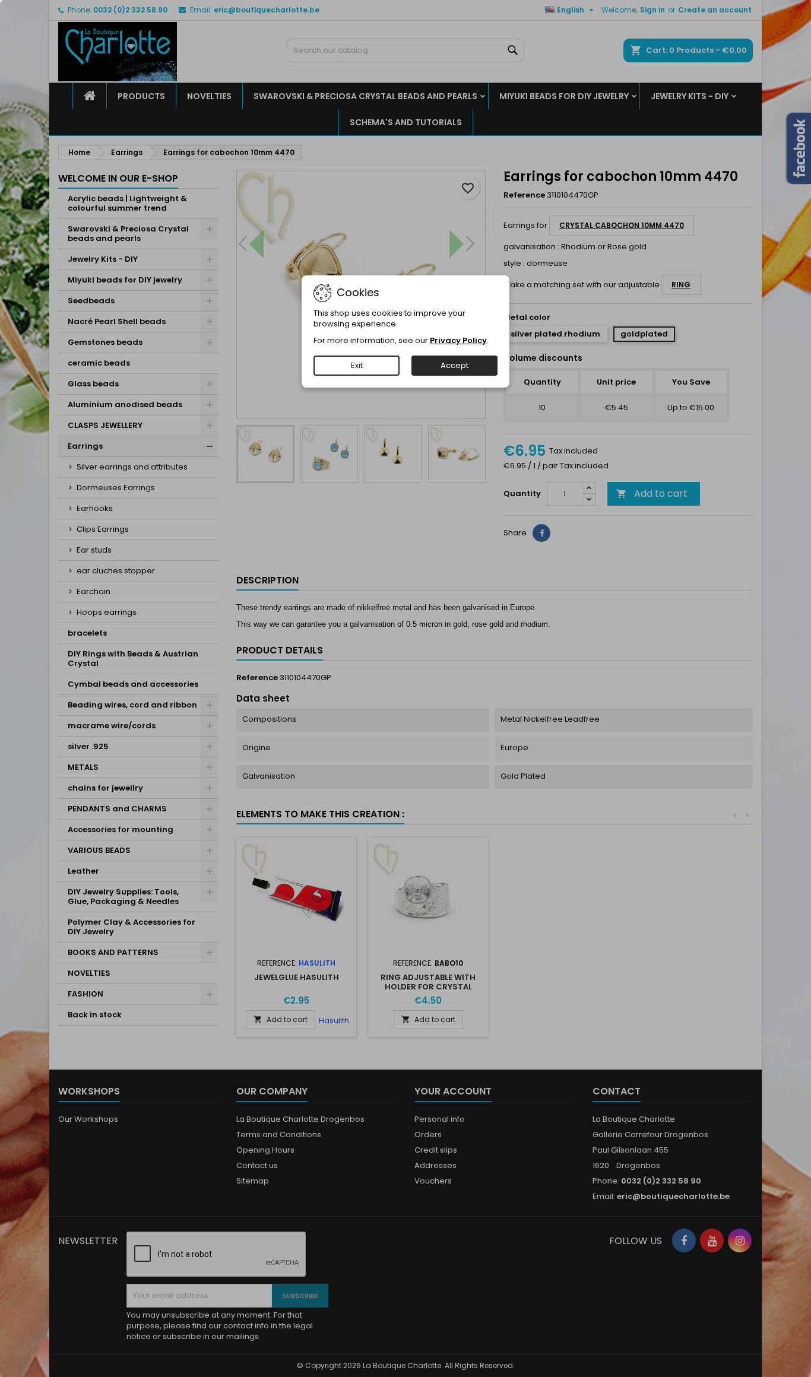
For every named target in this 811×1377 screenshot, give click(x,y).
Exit (357, 365)
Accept (454, 365)
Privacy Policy (458, 340)
